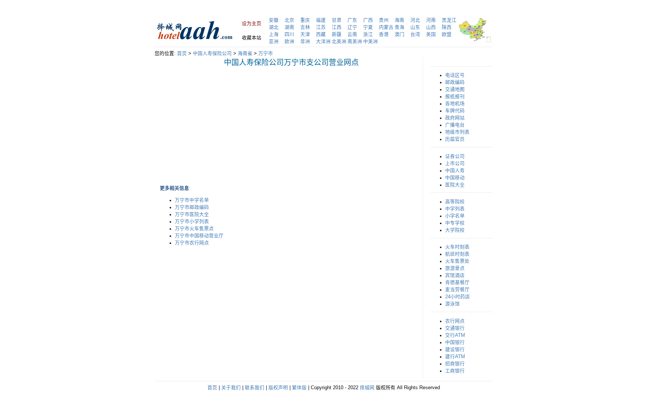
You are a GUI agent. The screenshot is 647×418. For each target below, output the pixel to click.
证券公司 (455, 156)
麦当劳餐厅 (457, 289)
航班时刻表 (457, 254)
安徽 (274, 20)
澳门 (399, 34)
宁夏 (368, 27)
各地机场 (455, 103)
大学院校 (455, 230)
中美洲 (370, 41)
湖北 (274, 27)
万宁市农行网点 (192, 242)
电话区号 (455, 75)
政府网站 (455, 117)
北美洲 (339, 41)
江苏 (321, 27)
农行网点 (455, 321)
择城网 (367, 387)
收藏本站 (251, 37)
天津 (305, 34)
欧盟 (447, 34)
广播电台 (455, 125)
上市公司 (455, 163)
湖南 (289, 27)
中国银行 (455, 342)
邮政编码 (455, 82)
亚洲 (274, 41)
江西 (336, 27)
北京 (289, 20)
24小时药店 (457, 296)
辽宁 (352, 27)
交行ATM (455, 335)
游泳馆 (452, 303)
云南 (352, 34)
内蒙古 (386, 27)
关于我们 (231, 387)
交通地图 (455, 89)
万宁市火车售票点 (194, 228)
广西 (368, 20)
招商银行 (455, 363)
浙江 (368, 34)
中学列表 (455, 208)
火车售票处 (457, 261)
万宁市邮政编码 (192, 207)
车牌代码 (455, 110)
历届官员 (455, 139)
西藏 (321, 34)
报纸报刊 (455, 96)
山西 (431, 27)
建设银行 (455, 349)
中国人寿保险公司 (212, 53)
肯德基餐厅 (457, 282)
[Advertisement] (228, 119)
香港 (384, 34)
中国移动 (455, 177)
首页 (182, 53)
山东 (415, 27)
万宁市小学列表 (192, 221)
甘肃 (336, 20)
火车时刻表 (457, 247)
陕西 (447, 27)
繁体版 (299, 387)
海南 (399, 20)
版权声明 (278, 387)
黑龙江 (449, 20)
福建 (321, 20)
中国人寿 (455, 170)
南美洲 (354, 41)
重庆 (305, 20)
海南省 (245, 53)
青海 (399, 27)
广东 (352, 20)
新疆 (336, 34)
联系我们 (254, 387)
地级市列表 (457, 132)
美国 (431, 34)
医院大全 (455, 184)
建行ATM (455, 356)
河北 (415, 20)
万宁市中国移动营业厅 (199, 235)
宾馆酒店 (455, 275)
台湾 (415, 34)
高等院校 (455, 201)
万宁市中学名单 (192, 200)
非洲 (305, 41)
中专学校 (455, 223)
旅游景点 (455, 268)
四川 (289, 34)
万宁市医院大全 (192, 214)
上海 (274, 34)
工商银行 (455, 370)
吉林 (305, 27)
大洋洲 (323, 41)
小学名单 (455, 216)
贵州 (384, 20)
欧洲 (289, 41)
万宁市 (265, 53)
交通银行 (455, 328)
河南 (431, 20)
